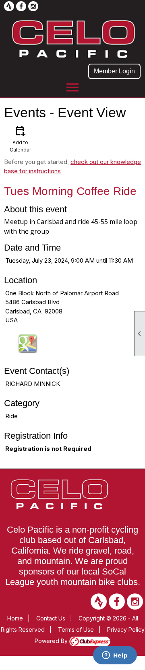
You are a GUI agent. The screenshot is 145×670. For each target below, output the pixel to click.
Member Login (114, 71)
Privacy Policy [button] (126, 629)
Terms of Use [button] (76, 629)
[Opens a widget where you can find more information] (115, 656)
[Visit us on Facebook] (21, 6)
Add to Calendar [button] (20, 138)
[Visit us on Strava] (9, 6)
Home (15, 618)
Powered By (52, 640)
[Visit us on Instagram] (33, 6)
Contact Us (50, 618)
